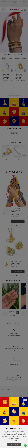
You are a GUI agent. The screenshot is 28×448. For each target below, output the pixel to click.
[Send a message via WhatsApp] (25, 445)
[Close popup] (25, 400)
